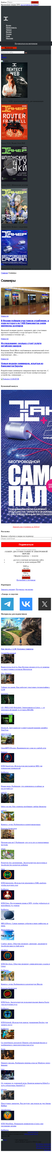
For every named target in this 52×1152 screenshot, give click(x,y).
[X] (44, 604)
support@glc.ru (33, 1132)
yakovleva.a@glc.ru (31, 1134)
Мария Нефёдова (7, 930)
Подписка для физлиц (43, 1144)
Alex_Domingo (6, 673)
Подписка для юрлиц (24, 589)
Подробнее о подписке (26, 580)
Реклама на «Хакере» (43, 1148)
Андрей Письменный (8, 653)
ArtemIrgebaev (6, 1110)
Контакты (47, 1150)
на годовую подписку (29, 5)
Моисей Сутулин (7, 714)
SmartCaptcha (32, 549)
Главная (4, 273)
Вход (49, 4)
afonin (3, 849)
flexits (3, 1049)
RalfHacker (5, 772)
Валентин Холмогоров (9, 828)
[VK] (26, 604)
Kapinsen (4, 752)
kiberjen (4, 1089)
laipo (3, 1069)
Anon (3, 869)
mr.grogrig (4, 693)
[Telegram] (7, 604)
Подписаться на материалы (26, 44)
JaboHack (4, 950)
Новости (4, 316)
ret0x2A (4, 792)
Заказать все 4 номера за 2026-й (26, 527)
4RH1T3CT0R (6, 734)
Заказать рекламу (8, 589)
